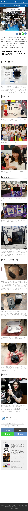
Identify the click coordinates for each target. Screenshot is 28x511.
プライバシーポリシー (12, 505)
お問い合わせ (18, 506)
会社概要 (3, 505)
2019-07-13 (8, 22)
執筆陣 (16, 508)
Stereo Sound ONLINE (11, 23)
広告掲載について (9, 506)
